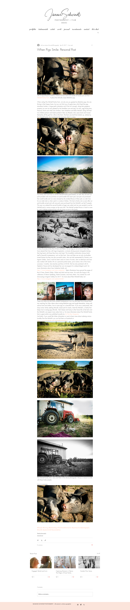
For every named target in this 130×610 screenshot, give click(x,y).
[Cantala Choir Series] (89, 562)
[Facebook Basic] (81, 604)
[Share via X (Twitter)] (41, 540)
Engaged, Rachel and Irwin (39, 571)
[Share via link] (45, 540)
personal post (40, 535)
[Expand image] (46, 291)
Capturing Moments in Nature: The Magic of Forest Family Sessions (64, 572)
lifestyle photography (41, 533)
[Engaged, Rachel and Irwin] (41, 562)
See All (98, 553)
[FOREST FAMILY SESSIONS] (65, 562)
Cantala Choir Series (86, 571)
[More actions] (92, 45)
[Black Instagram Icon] (78, 604)
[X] (84, 604)
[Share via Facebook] (38, 540)
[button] (98, 32)
